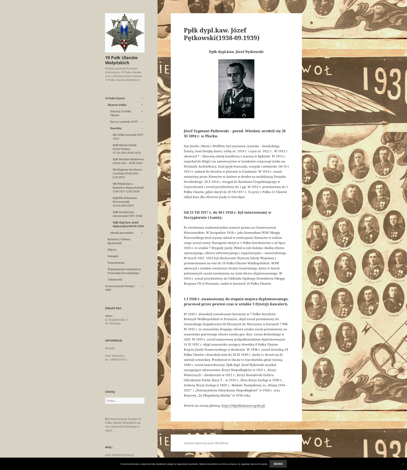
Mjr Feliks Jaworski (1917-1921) (128, 136)
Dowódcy (116, 128)
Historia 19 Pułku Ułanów (120, 113)
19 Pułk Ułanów (115, 98)
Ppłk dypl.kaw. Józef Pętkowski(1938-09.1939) (128, 224)
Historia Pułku (117, 105)
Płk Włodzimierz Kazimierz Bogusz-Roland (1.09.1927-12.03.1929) (128, 187)
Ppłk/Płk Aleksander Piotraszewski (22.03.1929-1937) (125, 201)
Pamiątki (113, 256)
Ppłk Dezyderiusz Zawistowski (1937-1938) (127, 214)
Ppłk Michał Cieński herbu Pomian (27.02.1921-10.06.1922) (127, 148)
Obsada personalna (122, 233)
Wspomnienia (116, 262)
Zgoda (278, 464)
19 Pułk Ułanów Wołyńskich (121, 60)
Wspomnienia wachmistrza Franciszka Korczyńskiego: (124, 271)
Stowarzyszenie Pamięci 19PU (120, 288)
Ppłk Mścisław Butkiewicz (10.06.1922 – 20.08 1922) (128, 161)
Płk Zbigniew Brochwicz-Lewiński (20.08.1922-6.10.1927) (128, 173)
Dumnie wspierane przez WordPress (206, 443)
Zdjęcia (112, 249)
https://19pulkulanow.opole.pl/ (243, 405)
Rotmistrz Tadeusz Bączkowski (119, 241)
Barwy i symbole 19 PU (124, 121)
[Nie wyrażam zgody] (403, 463)
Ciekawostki (115, 279)
